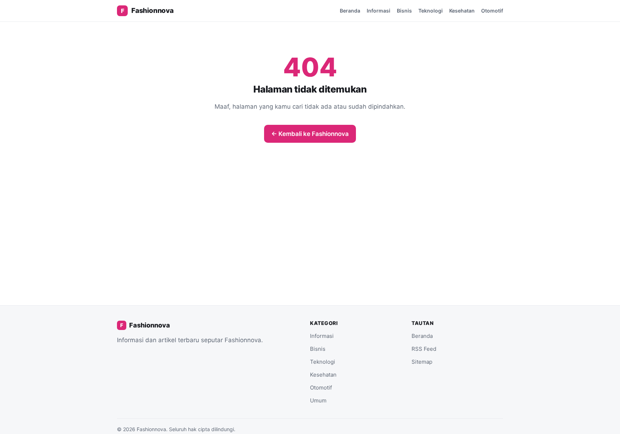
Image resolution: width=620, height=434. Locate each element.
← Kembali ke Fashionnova (310, 133)
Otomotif (492, 11)
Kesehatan (462, 11)
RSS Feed (424, 348)
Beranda (350, 11)
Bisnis (404, 11)
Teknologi (430, 11)
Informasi (378, 11)
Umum (318, 400)
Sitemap (422, 361)
